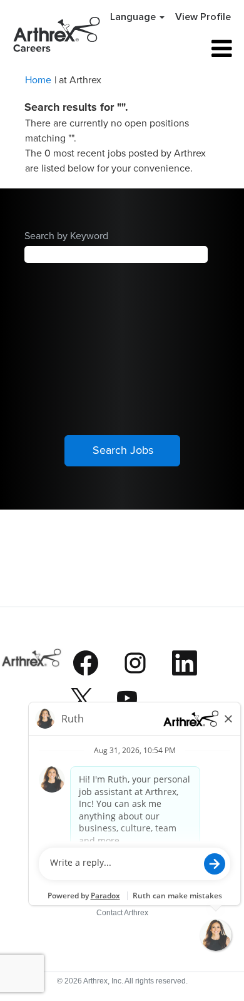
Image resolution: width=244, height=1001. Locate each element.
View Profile (203, 17)
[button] (199, 49)
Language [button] (134, 17)
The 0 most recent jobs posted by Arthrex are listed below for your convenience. (115, 160)
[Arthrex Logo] (32, 684)
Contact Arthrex (122, 912)
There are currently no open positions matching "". (107, 130)
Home (38, 79)
